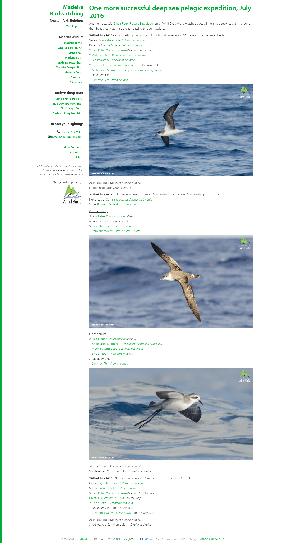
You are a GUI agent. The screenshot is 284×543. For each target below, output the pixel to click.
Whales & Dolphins (70, 47)
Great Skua (96, 498)
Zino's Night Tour (71, 108)
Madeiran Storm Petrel (105, 55)
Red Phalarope (101, 60)
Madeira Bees (73, 72)
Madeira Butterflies (69, 62)
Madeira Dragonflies (69, 67)
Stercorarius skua (113, 498)
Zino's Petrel (99, 65)
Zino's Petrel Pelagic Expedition (133, 23)
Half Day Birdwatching (67, 103)
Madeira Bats (73, 57)
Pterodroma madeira (120, 65)
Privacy (123, 539)
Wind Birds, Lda (84, 539)
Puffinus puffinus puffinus (128, 231)
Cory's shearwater (110, 40)
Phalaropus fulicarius (123, 60)
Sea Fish (76, 77)
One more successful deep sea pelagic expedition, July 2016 (170, 11)
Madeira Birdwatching (66, 10)
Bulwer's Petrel (112, 45)
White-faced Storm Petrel (107, 70)
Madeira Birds (73, 43)
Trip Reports (74, 26)
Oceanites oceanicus (131, 348)
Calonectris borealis (133, 40)
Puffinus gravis (122, 226)
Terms (134, 539)
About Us (76, 152)
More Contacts (73, 147)
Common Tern (101, 80)
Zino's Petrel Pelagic (69, 98)
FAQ (79, 157)
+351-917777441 (71, 131)
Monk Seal (75, 52)
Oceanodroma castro (133, 55)
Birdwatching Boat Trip (67, 113)
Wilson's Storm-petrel (104, 348)
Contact (102, 539)
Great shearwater (102, 226)
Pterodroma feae (116, 50)
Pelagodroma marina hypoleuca (142, 70)
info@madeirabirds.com (66, 137)
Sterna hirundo (119, 80)
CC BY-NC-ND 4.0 (214, 539)
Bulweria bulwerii (132, 45)
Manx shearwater (102, 231)
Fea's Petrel (98, 50)
